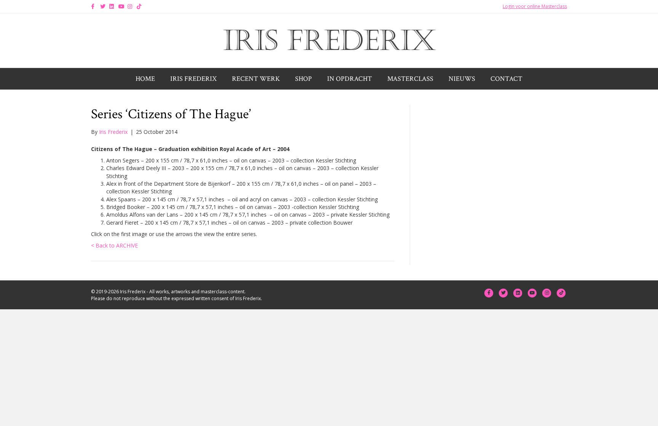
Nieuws (462, 78)
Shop (303, 78)
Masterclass (410, 78)
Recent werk (256, 78)
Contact (506, 78)
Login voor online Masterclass (535, 6)
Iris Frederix (193, 78)
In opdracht (349, 78)
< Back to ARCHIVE (114, 245)
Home (145, 78)
